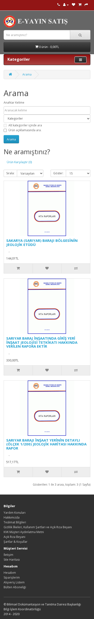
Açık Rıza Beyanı (14, 537)
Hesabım (10, 573)
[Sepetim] (79, 5)
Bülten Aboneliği (15, 587)
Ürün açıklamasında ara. (24, 130)
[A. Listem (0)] (73, 5)
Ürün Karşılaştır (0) (19, 162)
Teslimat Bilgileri (15, 522)
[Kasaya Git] (86, 5)
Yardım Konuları (15, 513)
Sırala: (10, 173)
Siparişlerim (12, 577)
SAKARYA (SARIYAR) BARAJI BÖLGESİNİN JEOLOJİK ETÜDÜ (42, 242)
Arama (27, 74)
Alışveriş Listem (14, 582)
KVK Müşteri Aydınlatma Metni (24, 532)
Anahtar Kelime (14, 102)
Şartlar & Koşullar (15, 542)
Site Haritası (12, 560)
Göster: (58, 173)
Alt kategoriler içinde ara (25, 125)
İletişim (8, 555)
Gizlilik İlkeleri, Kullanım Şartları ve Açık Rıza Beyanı (38, 527)
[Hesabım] (66, 5)
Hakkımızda (12, 517)
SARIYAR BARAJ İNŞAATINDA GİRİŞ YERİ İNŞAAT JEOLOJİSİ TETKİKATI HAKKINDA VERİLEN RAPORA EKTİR (41, 342)
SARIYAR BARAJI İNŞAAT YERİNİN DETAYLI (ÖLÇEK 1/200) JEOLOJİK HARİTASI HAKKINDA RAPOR (46, 444)
